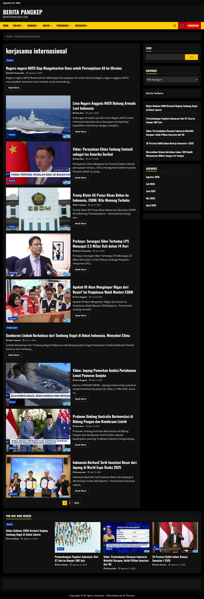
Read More (15, 88)
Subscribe (193, 25)
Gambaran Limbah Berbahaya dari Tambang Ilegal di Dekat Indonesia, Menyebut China (68, 335)
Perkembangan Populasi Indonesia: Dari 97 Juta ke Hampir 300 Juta (76, 558)
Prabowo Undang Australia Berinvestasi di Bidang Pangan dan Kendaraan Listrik (38, 430)
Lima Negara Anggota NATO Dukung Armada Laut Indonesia (38, 117)
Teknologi (13, 272)
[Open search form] (175, 26)
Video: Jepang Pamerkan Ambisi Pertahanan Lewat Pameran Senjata (38, 384)
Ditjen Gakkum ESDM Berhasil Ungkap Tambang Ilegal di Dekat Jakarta (27, 532)
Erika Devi (79, 113)
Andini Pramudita (16, 73)
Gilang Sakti (80, 472)
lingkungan (12, 327)
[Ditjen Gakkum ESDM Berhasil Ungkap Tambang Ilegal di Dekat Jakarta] (29, 524)
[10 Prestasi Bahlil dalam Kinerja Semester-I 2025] (175, 537)
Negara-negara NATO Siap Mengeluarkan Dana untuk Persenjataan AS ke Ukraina (64, 68)
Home (6, 25)
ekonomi (31, 25)
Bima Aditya (62, 564)
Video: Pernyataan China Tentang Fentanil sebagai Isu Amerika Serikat (38, 163)
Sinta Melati (13, 538)
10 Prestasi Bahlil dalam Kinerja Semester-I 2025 (170, 143)
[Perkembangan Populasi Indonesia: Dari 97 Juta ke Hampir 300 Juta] (78, 537)
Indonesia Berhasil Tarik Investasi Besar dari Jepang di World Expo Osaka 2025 (38, 476)
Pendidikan (62, 25)
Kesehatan (80, 25)
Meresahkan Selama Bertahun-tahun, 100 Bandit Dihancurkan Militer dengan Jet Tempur (169, 154)
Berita (46, 25)
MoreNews (113, 595)
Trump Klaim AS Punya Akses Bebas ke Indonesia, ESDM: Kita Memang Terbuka (38, 209)
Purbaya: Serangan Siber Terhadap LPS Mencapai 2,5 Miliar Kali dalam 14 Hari (38, 255)
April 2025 (151, 205)
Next (76, 502)
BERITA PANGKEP (22, 12)
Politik (17, 25)
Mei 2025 (150, 198)
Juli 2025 (150, 184)
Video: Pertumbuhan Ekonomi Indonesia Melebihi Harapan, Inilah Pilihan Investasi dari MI (169, 133)
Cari (148, 48)
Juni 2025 (150, 191)
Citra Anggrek (81, 297)
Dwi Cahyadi (80, 205)
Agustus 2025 (152, 177)
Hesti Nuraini (161, 564)
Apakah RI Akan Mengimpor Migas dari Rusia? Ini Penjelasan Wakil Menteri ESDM (38, 300)
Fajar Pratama (14, 340)
